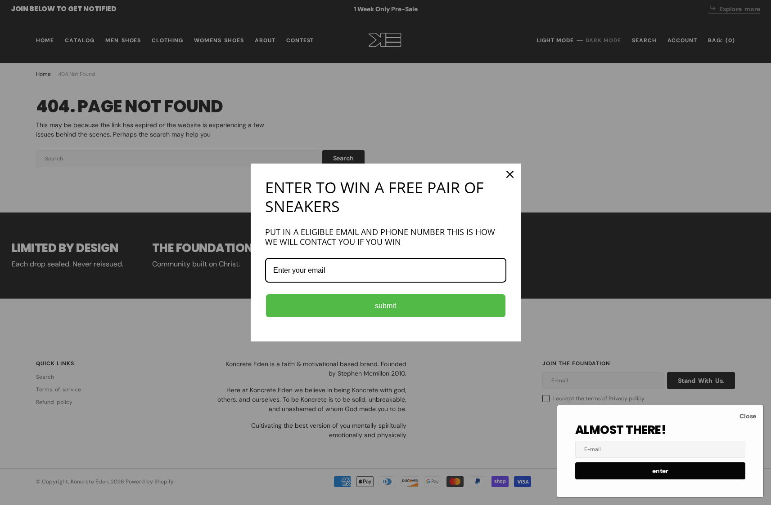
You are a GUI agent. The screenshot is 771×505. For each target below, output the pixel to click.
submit (385, 306)
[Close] (510, 174)
